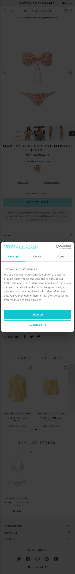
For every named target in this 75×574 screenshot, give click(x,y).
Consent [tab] (13, 256)
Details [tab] (37, 256)
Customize (35, 324)
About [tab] (61, 256)
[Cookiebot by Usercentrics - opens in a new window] (55, 247)
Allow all (37, 314)
